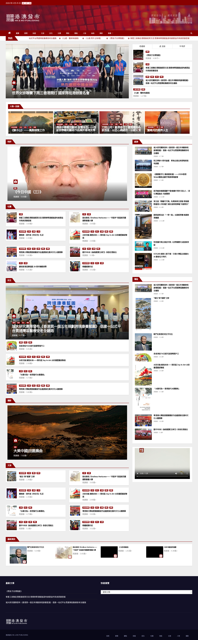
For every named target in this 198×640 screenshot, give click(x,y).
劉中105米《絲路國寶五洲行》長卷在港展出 (99, 252)
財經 (34, 33)
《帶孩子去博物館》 (14, 591)
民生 (51, 33)
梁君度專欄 (14, 124)
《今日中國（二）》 (28, 192)
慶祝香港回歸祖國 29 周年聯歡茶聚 (33, 267)
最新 (143, 46)
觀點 (76, 33)
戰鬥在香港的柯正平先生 (163, 334)
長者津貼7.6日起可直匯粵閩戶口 (31, 346)
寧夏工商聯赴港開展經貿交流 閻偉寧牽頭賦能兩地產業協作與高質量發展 (36, 597)
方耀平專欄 (137, 89)
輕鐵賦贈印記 (87, 267)
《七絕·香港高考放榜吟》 (172, 547)
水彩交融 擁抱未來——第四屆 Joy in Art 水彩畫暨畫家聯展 (42, 360)
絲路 (93, 33)
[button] (191, 33)
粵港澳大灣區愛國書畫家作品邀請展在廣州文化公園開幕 (41, 252)
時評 (183, 46)
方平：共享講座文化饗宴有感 (128, 547)
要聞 (26, 33)
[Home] (9, 33)
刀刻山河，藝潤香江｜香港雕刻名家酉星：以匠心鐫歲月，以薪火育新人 (30, 130)
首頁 (17, 33)
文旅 (42, 33)
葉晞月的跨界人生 (66, 130)
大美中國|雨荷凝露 (33, 547)
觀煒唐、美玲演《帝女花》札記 (31, 235)
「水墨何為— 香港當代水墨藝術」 (32, 375)
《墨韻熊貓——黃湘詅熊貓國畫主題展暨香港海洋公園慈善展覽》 (121, 129)
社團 (59, 33)
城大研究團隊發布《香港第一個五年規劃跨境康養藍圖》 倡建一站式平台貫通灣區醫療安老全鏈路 (66, 328)
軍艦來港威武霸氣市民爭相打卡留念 (40, 93)
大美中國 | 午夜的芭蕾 (31, 451)
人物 (84, 33)
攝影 (101, 33)
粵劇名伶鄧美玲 (156, 130)
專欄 (110, 33)
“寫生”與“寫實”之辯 (26, 477)
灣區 (67, 33)
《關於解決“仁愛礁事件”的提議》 (84, 547)
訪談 (163, 46)
